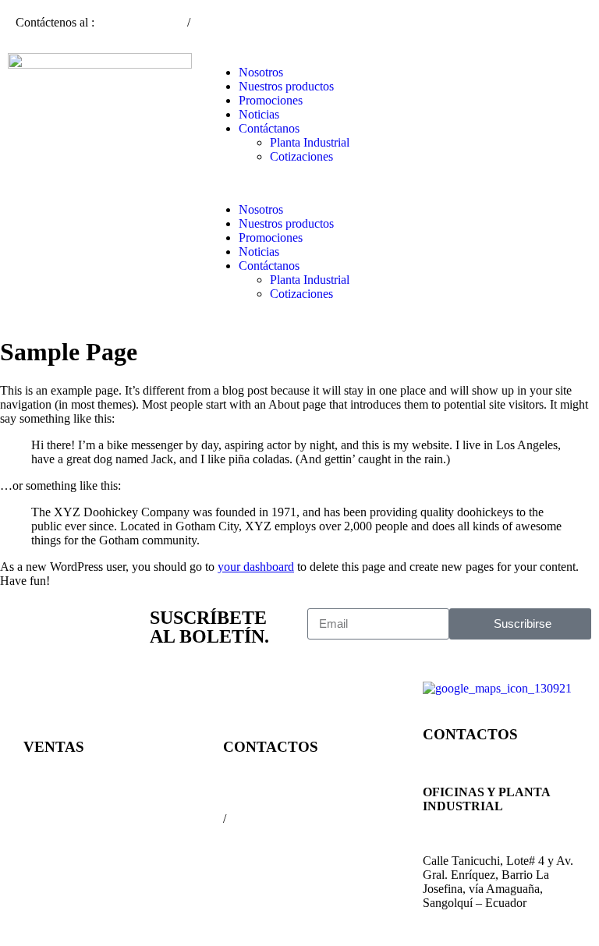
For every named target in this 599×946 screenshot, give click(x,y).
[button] (299, 183)
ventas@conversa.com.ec (85, 804)
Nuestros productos (286, 86)
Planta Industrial (309, 142)
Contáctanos (269, 128)
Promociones (271, 100)
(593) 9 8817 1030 (239, 22)
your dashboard (256, 566)
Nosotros (261, 72)
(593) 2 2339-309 (142, 22)
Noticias (259, 114)
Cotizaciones (301, 156)
